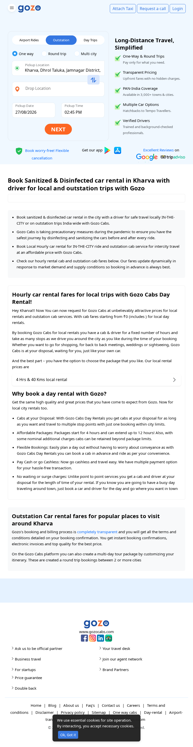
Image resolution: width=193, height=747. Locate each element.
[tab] (26, 54)
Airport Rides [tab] (29, 40)
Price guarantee (28, 677)
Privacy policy (73, 712)
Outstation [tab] (61, 40)
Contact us (111, 705)
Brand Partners (116, 669)
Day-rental (153, 712)
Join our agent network (122, 658)
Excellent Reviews (158, 149)
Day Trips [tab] (90, 40)
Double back (25, 688)
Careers (133, 705)
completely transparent (97, 531)
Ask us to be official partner (38, 648)
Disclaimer (44, 712)
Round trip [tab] (57, 53)
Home (36, 705)
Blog (52, 705)
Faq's (90, 705)
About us (71, 705)
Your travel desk (116, 648)
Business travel (28, 658)
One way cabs (125, 712)
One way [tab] (26, 53)
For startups (25, 669)
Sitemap (99, 712)
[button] (11, 8)
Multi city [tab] (88, 53)
